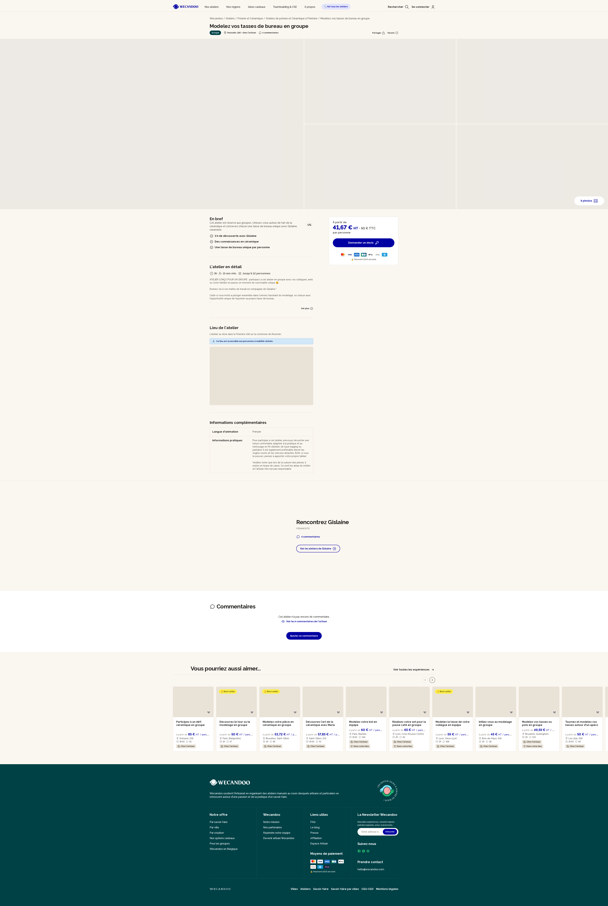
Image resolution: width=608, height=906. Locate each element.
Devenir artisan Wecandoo (278, 838)
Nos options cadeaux (222, 838)
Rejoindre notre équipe (276, 832)
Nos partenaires (272, 827)
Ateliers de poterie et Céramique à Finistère (291, 18)
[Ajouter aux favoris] (208, 712)
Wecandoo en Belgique (224, 848)
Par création (217, 832)
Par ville (214, 827)
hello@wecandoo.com (371, 869)
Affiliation (316, 838)
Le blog (315, 827)
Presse (314, 832)
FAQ (312, 822)
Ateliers (230, 18)
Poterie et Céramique (250, 18)
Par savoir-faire (219, 822)
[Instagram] (363, 851)
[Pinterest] (368, 851)
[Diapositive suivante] (432, 680)
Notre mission (271, 822)
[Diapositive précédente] (425, 680)
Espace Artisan (319, 843)
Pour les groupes (220, 843)
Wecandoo (216, 18)
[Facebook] (359, 851)
